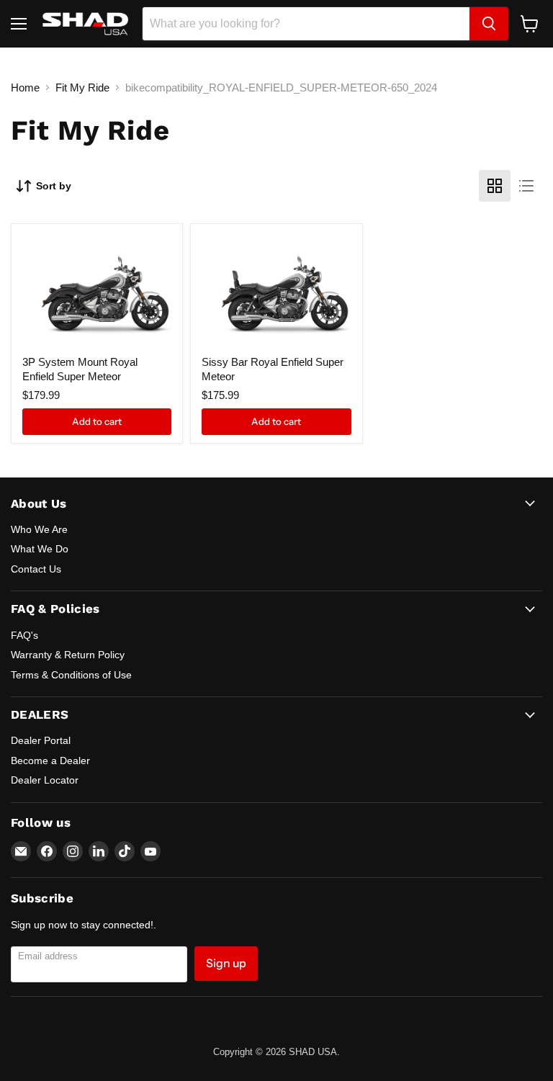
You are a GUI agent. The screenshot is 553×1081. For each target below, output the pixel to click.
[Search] (488, 23)
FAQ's (24, 635)
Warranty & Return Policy (68, 654)
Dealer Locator (44, 780)
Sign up (226, 963)
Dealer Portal (41, 740)
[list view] (526, 186)
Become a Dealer (50, 760)
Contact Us (36, 569)
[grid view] (495, 186)
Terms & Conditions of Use (71, 675)
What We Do (39, 549)
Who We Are (39, 529)
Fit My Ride (82, 87)
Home (25, 87)
